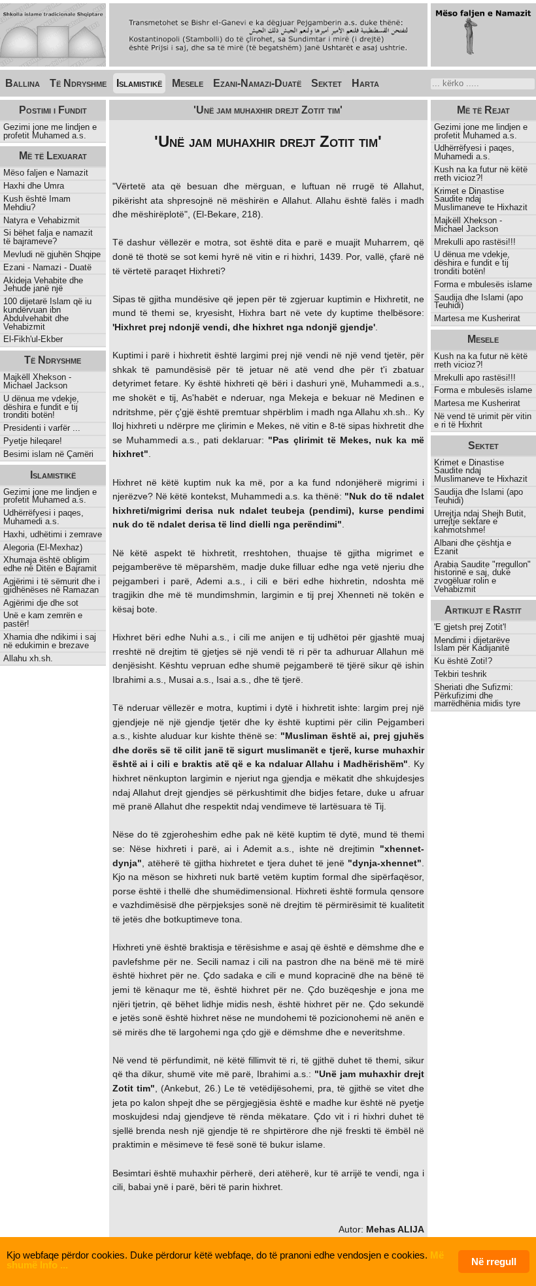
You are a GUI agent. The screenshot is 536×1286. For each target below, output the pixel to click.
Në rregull (493, 1261)
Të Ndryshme (78, 83)
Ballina (22, 83)
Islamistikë (139, 83)
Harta (365, 83)
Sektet (326, 83)
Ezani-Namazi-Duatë (257, 83)
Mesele (187, 83)
